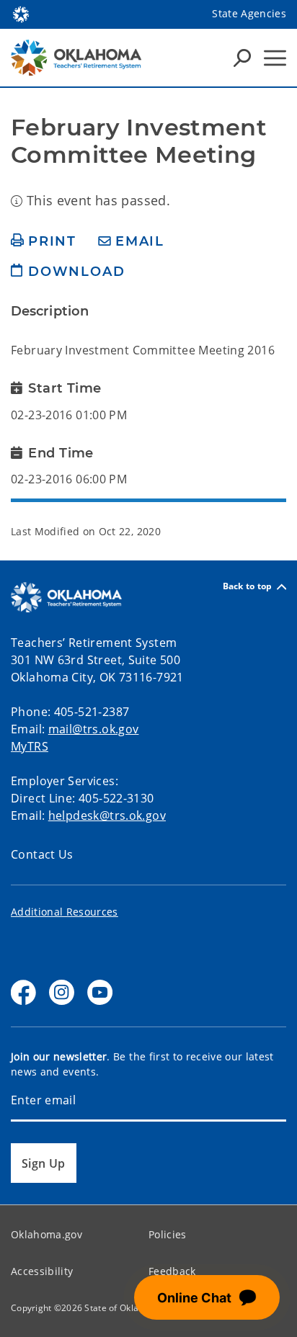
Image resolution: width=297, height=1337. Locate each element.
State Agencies (249, 13)
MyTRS (29, 746)
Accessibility (42, 1271)
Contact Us (42, 854)
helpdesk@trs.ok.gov (107, 815)
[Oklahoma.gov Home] (21, 13)
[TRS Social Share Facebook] (23, 992)
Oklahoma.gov (46, 1234)
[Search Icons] (242, 57)
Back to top (247, 586)
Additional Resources (64, 911)
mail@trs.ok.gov (93, 729)
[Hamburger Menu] (275, 58)
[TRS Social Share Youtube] (99, 992)
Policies (167, 1234)
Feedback (172, 1271)
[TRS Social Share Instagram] (61, 992)
